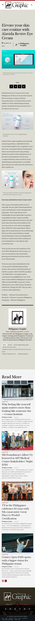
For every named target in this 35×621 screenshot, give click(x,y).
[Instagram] (10, 609)
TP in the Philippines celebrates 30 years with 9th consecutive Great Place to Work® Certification (15, 512)
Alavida (10, 345)
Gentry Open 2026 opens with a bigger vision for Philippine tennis (16, 560)
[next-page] (6, 581)
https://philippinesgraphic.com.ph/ (17, 331)
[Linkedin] (15, 609)
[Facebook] (11, 86)
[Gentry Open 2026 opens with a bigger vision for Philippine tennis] (17, 542)
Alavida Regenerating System (21, 345)
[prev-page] (3, 581)
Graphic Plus (5, 401)
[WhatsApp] (23, 86)
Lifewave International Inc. (9, 354)
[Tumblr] (24, 609)
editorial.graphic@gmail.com (21, 604)
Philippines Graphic (24, 44)
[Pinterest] (19, 86)
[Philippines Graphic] (17, 4)
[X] (15, 86)
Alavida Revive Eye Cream (9, 347)
